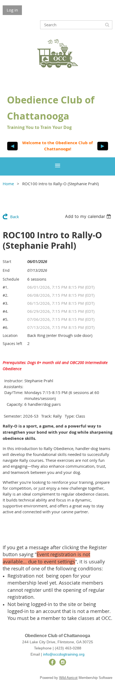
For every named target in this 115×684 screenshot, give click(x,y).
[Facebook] (52, 662)
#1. (5, 287)
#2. (5, 295)
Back (14, 216)
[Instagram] (62, 662)
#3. (5, 303)
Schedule (11, 279)
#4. (5, 311)
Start (7, 261)
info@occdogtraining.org (64, 654)
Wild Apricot (68, 678)
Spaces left (12, 343)
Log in (12, 10)
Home (8, 183)
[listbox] (88, 216)
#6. (5, 327)
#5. (5, 319)
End (6, 270)
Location (10, 335)
